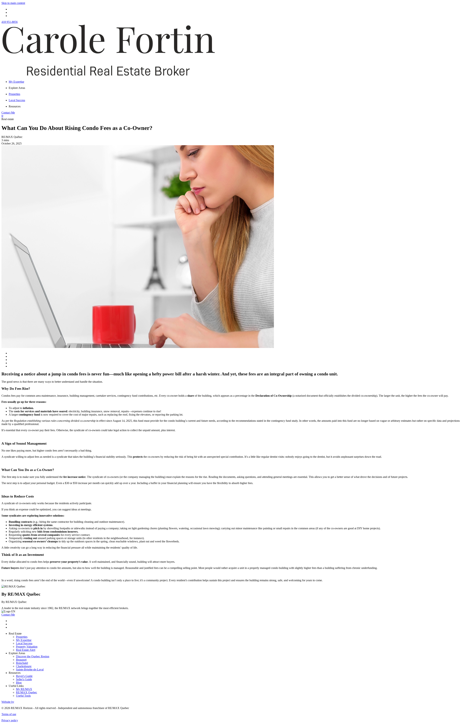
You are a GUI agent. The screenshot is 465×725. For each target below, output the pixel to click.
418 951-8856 (9, 21)
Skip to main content (13, 3)
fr (2, 115)
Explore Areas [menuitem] (17, 87)
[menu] (236, 88)
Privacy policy (9, 720)
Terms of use (8, 714)
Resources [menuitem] (15, 106)
